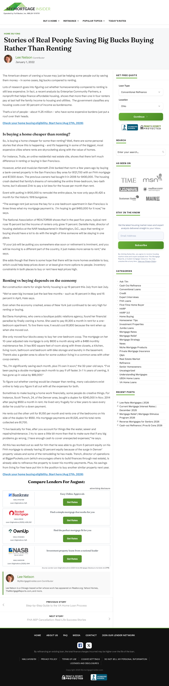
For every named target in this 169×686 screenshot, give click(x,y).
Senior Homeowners (130, 366)
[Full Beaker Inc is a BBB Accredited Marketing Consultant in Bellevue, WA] (129, 127)
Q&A (122, 355)
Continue (139, 116)
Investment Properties (131, 324)
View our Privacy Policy (147, 261)
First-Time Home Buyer (131, 304)
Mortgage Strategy (129, 339)
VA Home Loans (127, 382)
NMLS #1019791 (29, 659)
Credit (122, 293)
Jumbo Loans (126, 328)
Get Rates (72, 502)
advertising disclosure (100, 488)
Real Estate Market (129, 358)
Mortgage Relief (128, 335)
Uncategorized (127, 370)
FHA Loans (125, 300)
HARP (122, 308)
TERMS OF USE (69, 659)
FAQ (65, 635)
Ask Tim (123, 281)
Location (123, 99)
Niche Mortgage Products (133, 347)
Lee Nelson (24, 57)
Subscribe (141, 245)
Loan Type (124, 85)
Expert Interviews (129, 297)
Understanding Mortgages (133, 374)
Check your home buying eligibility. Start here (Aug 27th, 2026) (43, 123)
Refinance (70, 21)
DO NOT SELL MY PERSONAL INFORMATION (125, 659)
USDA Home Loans (129, 378)
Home (37, 635)
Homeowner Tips (128, 320)
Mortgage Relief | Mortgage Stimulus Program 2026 (139, 416)
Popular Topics (93, 21)
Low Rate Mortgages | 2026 (134, 402)
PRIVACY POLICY (49, 659)
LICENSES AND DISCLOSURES (84, 663)
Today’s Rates (117, 21)
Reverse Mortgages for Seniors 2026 (139, 421)
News (122, 343)
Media (76, 635)
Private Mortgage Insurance (134, 351)
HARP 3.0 (124, 312)
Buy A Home (50, 21)
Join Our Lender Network (118, 635)
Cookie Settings (90, 659)
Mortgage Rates (128, 331)
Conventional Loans (130, 289)
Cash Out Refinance (130, 285)
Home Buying (12, 33)
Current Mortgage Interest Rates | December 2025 (137, 408)
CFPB (107, 568)
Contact (91, 635)
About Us (52, 635)
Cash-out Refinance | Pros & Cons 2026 (140, 425)
